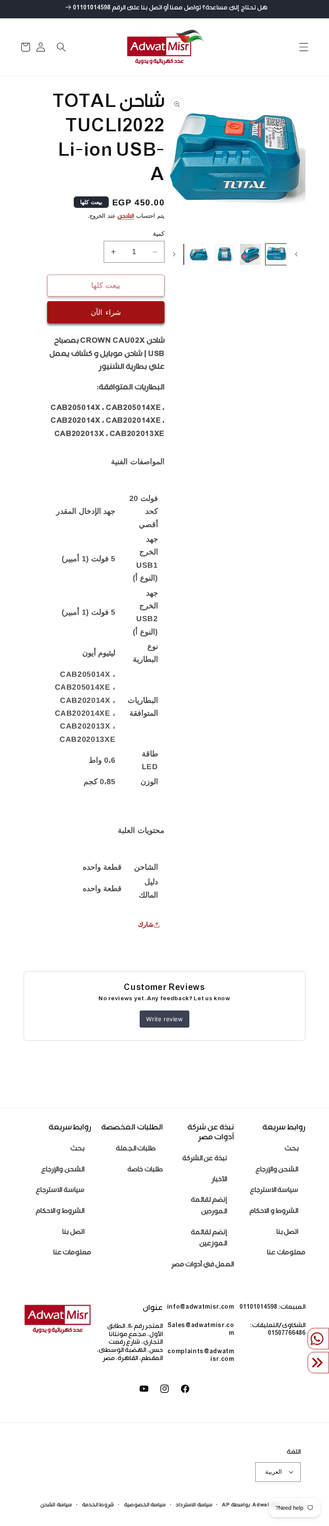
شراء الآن (105, 312)
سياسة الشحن (56, 1505)
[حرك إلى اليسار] (296, 254)
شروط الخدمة (98, 1505)
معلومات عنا (286, 1253)
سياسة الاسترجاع (274, 1190)
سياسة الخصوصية (145, 1505)
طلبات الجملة (136, 1149)
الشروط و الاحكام (273, 1211)
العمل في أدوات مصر (202, 1265)
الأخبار (219, 1180)
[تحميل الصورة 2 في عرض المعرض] (250, 254)
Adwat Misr (267, 1505)
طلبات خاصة (145, 1170)
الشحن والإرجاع (277, 1170)
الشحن (125, 217)
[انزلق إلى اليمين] (173, 254)
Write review (164, 1019)
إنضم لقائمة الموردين (209, 1206)
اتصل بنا (287, 1232)
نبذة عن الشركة (204, 1159)
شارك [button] (146, 924)
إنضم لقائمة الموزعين (209, 1239)
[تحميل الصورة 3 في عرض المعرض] (224, 254)
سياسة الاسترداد (194, 1505)
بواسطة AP (236, 1505)
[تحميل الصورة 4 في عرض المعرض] (199, 254)
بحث (291, 1149)
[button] (303, 47)
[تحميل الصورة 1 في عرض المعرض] (276, 254)
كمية (158, 233)
